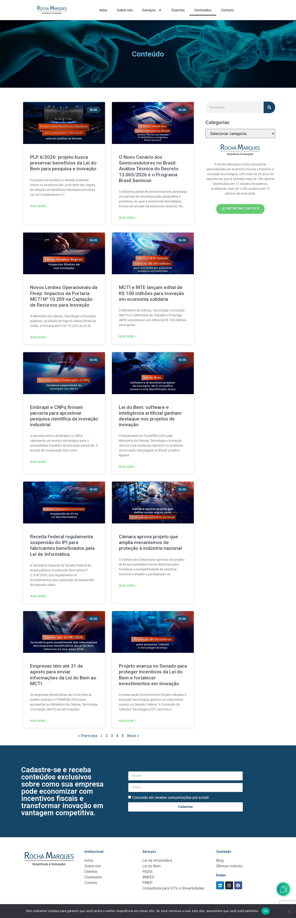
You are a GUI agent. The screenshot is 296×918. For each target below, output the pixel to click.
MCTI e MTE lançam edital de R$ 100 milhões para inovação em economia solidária (151, 293)
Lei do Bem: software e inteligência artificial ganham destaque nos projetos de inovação (150, 416)
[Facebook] (238, 885)
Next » (133, 735)
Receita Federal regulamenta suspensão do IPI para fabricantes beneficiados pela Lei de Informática (62, 545)
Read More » (38, 206)
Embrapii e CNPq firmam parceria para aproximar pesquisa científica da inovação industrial (64, 416)
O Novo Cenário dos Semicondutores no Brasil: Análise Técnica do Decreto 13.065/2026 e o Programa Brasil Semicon (148, 168)
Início (103, 10)
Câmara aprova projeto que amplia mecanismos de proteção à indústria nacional (150, 542)
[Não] (289, 911)
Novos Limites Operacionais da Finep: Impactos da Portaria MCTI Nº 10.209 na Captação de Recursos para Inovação (63, 296)
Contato (227, 10)
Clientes (178, 10)
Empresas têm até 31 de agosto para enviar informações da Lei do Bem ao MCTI (63, 674)
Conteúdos (203, 10)
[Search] (269, 107)
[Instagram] (229, 885)
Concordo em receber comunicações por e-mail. (171, 797)
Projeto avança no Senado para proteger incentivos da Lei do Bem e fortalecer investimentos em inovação (153, 674)
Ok (266, 911)
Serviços (149, 10)
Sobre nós (125, 10)
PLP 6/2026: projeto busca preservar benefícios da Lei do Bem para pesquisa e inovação (63, 162)
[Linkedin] (220, 885)
